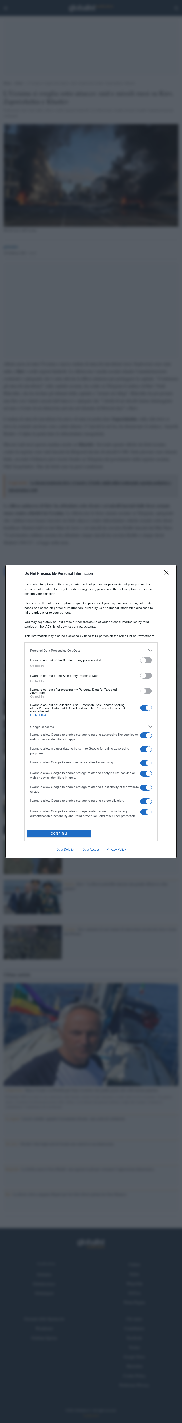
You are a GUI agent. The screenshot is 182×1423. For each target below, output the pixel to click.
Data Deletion (65, 849)
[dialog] (91, 711)
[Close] (168, 574)
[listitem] (91, 650)
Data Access (91, 849)
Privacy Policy (116, 849)
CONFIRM (59, 833)
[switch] (146, 660)
